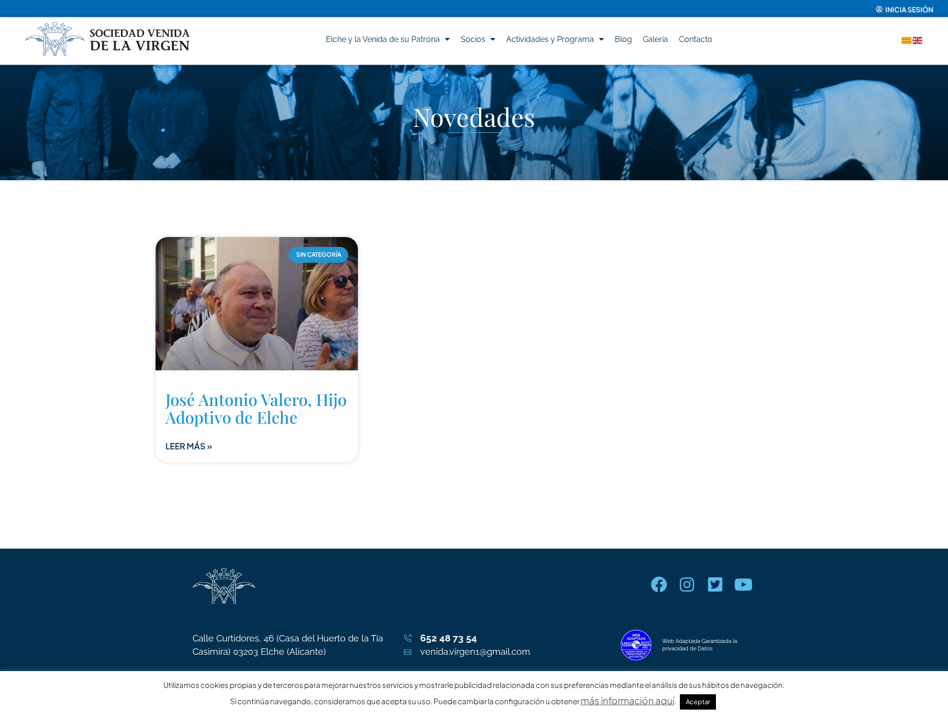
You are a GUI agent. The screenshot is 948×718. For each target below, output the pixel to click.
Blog (623, 39)
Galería (655, 39)
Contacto (695, 39)
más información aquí (627, 700)
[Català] (907, 39)
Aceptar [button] (698, 702)
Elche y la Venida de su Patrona (383, 39)
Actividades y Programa (550, 39)
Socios (473, 39)
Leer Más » (188, 445)
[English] (917, 39)
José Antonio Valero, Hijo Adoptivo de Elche (256, 408)
